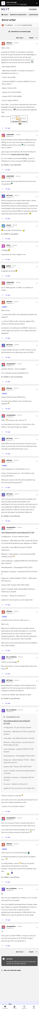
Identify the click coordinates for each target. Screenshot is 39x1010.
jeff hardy (9, 195)
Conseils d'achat (26, 25)
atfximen (10, 25)
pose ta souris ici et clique (20, 154)
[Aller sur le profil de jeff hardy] (3, 196)
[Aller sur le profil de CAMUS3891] (3, 135)
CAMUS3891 (10, 134)
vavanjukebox (11, 364)
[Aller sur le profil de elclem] (3, 246)
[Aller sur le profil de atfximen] (3, 25)
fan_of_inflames (11, 657)
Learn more (3, 3)
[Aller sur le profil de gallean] (3, 266)
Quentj (8, 225)
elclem (8, 245)
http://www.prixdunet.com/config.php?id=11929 (17, 533)
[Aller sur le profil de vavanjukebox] (3, 364)
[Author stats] (36, 43)
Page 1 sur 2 (19, 38)
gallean (8, 266)
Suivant (31, 38)
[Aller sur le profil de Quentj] (3, 226)
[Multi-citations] (2, 128)
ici (2, 894)
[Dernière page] (36, 37)
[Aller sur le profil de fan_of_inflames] (3, 657)
